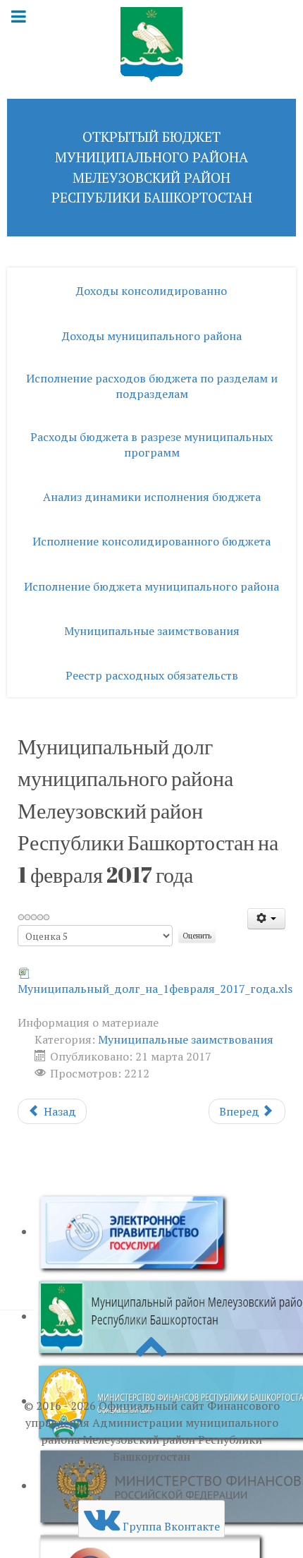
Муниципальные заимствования (185, 1039)
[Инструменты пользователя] (266, 918)
